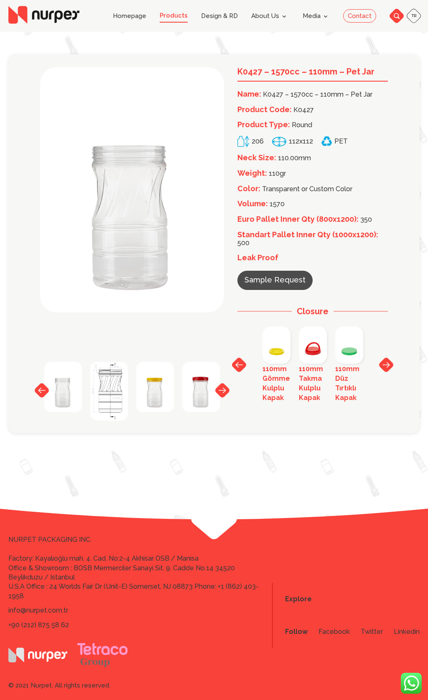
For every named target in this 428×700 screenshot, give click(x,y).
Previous (41, 390)
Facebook (334, 632)
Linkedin (407, 632)
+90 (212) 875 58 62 (38, 625)
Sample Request (275, 279)
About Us (265, 16)
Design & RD (219, 16)
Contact (360, 16)
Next (222, 390)
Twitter (372, 632)
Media (312, 16)
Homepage (129, 16)
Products (174, 15)
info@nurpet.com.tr (38, 610)
